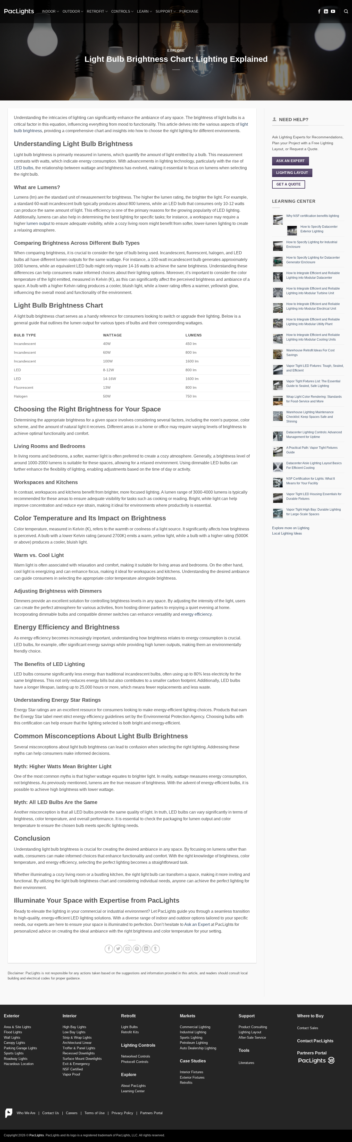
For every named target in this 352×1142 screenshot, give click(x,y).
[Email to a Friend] (127, 949)
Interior (70, 1016)
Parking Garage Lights (20, 1048)
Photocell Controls (134, 1062)
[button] (346, 11)
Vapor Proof (71, 1074)
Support (164, 11)
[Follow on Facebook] (319, 11)
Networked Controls (135, 1056)
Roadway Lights (16, 1059)
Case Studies (193, 1061)
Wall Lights (12, 1037)
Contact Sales (307, 1028)
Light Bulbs (129, 1027)
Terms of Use (95, 1113)
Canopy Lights (14, 1043)
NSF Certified (73, 1069)
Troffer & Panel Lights (79, 1048)
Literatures (246, 1063)
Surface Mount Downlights (82, 1059)
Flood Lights (13, 1032)
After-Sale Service (252, 1037)
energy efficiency (196, 614)
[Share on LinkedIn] (146, 949)
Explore (176, 51)
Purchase (188, 11)
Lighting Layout (250, 1032)
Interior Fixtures (191, 1072)
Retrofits (186, 1083)
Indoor (49, 11)
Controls (120, 11)
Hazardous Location (18, 1064)
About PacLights (133, 1086)
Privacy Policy (122, 1113)
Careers (72, 1113)
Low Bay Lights (74, 1032)
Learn (142, 11)
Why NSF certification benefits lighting (312, 216)
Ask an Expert (197, 924)
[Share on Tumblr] (155, 949)
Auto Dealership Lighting (198, 1048)
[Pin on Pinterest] (137, 949)
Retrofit (95, 11)
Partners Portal (151, 1113)
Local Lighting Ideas (287, 533)
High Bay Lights (74, 1027)
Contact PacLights (315, 1041)
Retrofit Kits (130, 1032)
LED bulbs (23, 168)
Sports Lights (14, 1053)
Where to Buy (310, 1016)
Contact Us (50, 1113)
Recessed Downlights (79, 1053)
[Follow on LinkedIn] (326, 11)
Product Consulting (253, 1027)
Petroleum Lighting (194, 1043)
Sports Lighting (191, 1037)
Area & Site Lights (17, 1027)
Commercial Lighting (195, 1027)
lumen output (38, 223)
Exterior (11, 1016)
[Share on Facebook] (109, 949)
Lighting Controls (138, 1045)
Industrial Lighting (193, 1032)
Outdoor (71, 11)
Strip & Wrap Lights (77, 1037)
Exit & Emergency (76, 1064)
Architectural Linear (77, 1043)
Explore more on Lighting (290, 528)
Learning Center (133, 1091)
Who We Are (26, 1113)
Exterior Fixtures (192, 1077)
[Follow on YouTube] (333, 11)
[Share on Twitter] (118, 949)
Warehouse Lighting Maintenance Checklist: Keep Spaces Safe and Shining (310, 416)
